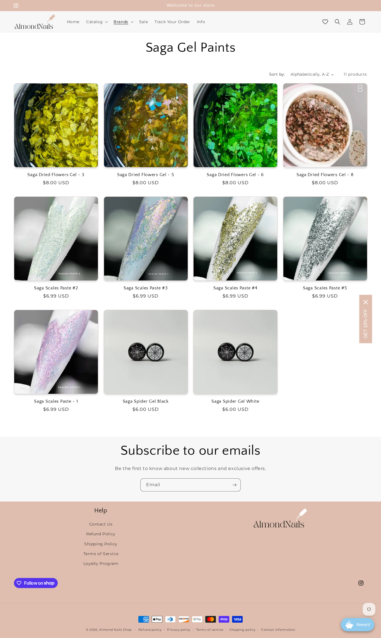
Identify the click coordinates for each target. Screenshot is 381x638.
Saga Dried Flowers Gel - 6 (235, 174)
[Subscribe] (234, 484)
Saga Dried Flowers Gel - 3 (56, 174)
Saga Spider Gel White (235, 401)
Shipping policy (242, 629)
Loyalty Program (101, 563)
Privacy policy (179, 629)
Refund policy (150, 629)
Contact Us (101, 524)
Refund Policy (100, 533)
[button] (96, 22)
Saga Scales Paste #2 (56, 288)
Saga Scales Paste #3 (146, 288)
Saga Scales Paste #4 (235, 288)
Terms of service (210, 629)
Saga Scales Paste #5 (325, 288)
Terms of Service (101, 553)
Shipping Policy (100, 543)
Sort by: (277, 74)
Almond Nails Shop (115, 630)
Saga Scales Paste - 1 (56, 401)
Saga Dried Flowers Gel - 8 (325, 174)
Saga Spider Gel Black (146, 401)
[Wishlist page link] (325, 22)
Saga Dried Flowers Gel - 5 (145, 174)
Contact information (278, 629)
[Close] (365, 302)
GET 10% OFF (365, 323)
